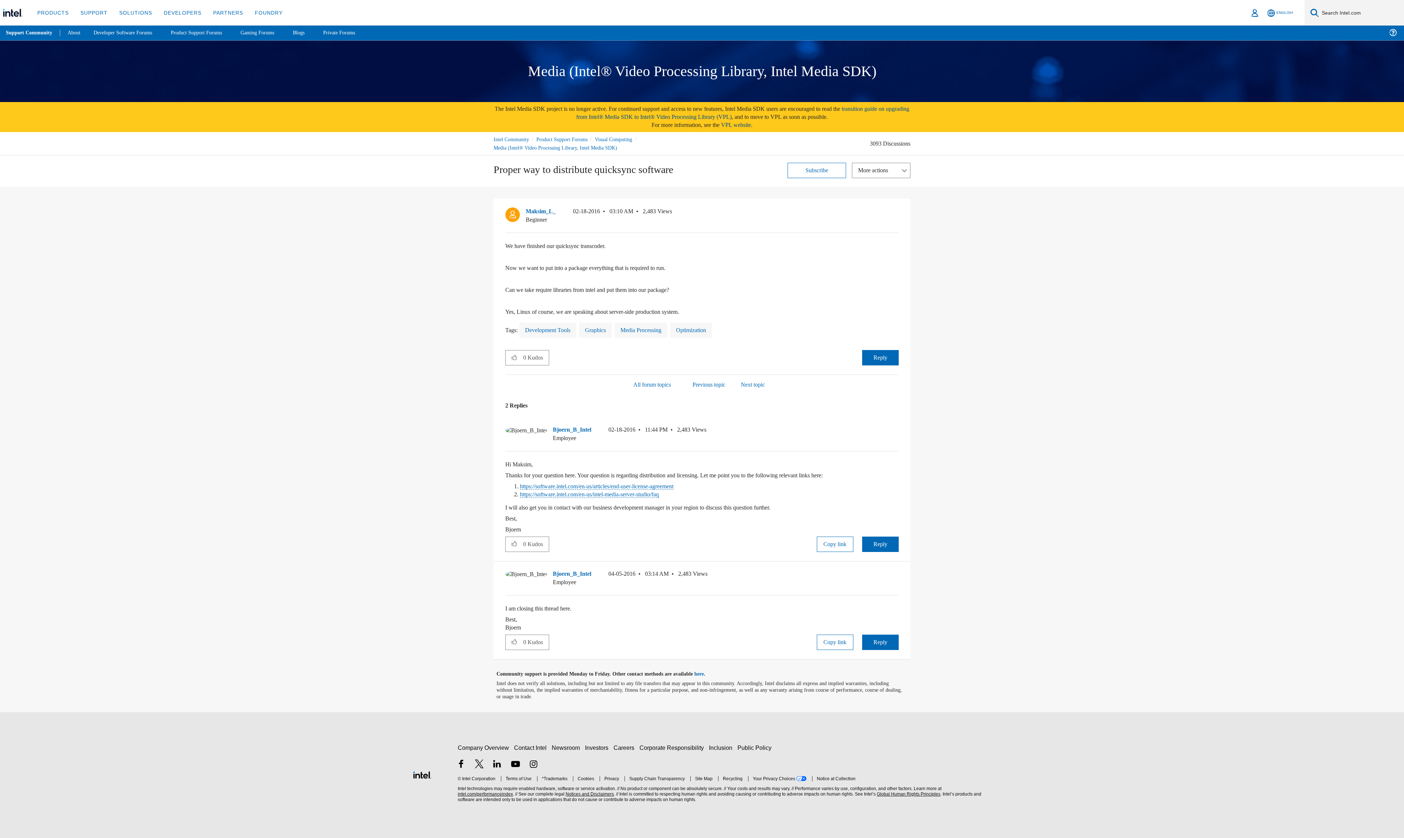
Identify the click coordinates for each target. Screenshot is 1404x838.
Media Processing (652, 330)
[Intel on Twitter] (479, 764)
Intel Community (513, 139)
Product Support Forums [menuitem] (206, 33)
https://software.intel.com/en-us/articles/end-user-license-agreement (610, 486)
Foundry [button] (259, 12)
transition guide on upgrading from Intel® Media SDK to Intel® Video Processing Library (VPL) (725, 113)
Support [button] (92, 12)
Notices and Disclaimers (589, 793)
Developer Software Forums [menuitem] (128, 33)
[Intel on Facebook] (461, 764)
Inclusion (722, 747)
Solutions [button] (132, 12)
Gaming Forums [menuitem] (271, 33)
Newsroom (567, 747)
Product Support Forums (568, 139)
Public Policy (755, 747)
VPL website (741, 125)
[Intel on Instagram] (533, 764)
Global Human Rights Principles (907, 793)
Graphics (602, 330)
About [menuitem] (76, 33)
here (705, 674)
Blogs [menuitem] (313, 33)
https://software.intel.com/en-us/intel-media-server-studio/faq (602, 494)
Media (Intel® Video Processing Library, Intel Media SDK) (557, 147)
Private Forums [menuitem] (355, 33)
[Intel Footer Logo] (422, 774)
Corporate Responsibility (673, 747)
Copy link (835, 544)
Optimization (707, 330)
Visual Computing (624, 139)
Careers (625, 747)
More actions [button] (875, 170)
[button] (896, 213)
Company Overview (483, 747)
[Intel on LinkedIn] (497, 764)
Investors (598, 747)
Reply (880, 357)
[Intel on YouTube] (515, 764)
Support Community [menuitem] (30, 33)
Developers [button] (177, 12)
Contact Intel (531, 747)
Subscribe (817, 170)
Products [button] (52, 12)
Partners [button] (221, 12)
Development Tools (551, 330)
